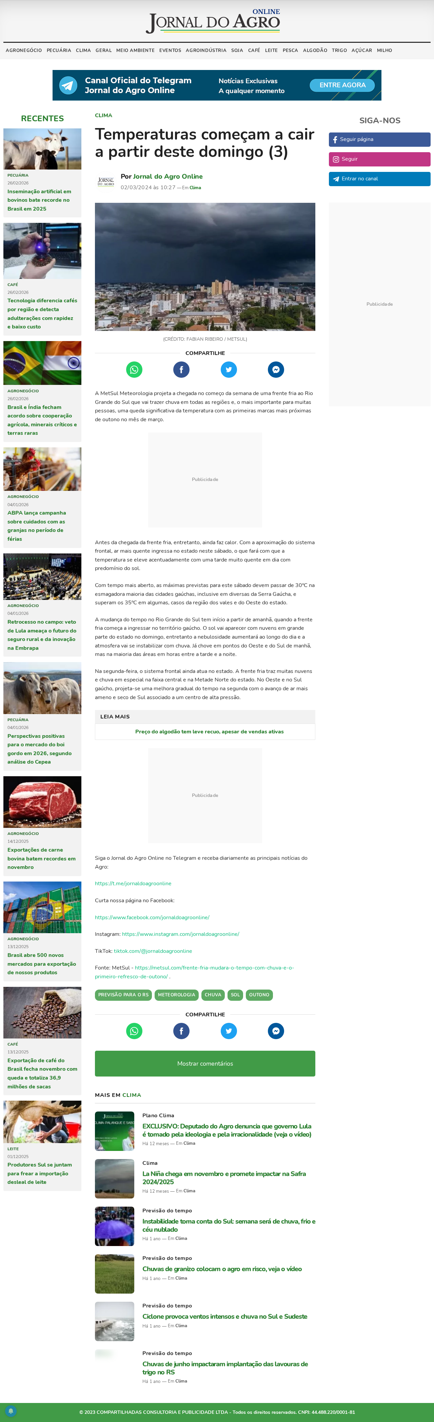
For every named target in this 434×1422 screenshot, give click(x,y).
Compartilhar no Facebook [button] (181, 369)
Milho (384, 51)
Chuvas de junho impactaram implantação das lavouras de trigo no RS (225, 1368)
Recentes (42, 118)
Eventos (170, 51)
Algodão (315, 51)
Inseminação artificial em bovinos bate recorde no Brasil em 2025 (39, 200)
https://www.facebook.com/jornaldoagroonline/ (152, 917)
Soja (237, 51)
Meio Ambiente (135, 51)
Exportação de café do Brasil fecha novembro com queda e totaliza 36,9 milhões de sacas (42, 1073)
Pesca (290, 51)
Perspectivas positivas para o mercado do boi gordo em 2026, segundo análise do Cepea (39, 749)
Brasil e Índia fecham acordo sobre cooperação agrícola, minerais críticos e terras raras (42, 420)
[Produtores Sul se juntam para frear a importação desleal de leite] (42, 1122)
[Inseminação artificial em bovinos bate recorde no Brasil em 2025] (42, 148)
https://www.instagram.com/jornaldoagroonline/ (180, 934)
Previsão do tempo (167, 1210)
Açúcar (362, 51)
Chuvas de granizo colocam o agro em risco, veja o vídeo (221, 1269)
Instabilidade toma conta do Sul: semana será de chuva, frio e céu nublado (228, 1225)
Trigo (339, 51)
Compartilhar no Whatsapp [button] (134, 369)
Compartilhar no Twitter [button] (229, 369)
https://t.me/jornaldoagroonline (133, 883)
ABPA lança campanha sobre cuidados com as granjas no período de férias (36, 526)
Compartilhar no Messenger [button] (276, 369)
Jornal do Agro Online (168, 176)
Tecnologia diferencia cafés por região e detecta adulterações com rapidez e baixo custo (42, 314)
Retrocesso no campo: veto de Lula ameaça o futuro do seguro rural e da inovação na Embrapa (41, 635)
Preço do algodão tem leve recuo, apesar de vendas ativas (209, 731)
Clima (83, 51)
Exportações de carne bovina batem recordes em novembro (41, 858)
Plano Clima (158, 1115)
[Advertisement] (205, 480)
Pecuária (59, 51)
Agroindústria (206, 51)
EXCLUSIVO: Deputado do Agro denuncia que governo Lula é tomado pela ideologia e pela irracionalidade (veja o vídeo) (227, 1130)
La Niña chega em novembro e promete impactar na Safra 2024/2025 (224, 1178)
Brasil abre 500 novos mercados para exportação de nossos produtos (41, 964)
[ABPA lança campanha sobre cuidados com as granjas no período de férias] (42, 469)
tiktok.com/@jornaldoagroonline (153, 951)
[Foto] (205, 267)
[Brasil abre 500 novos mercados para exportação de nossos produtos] (42, 907)
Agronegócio (24, 51)
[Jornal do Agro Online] (212, 21)
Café (254, 51)
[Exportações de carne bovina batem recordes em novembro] (42, 802)
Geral (104, 51)
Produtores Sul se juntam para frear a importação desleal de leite (39, 1173)
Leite (271, 51)
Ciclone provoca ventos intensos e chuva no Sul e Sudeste (224, 1316)
